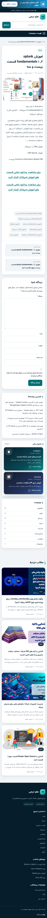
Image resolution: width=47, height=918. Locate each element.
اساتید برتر (41, 899)
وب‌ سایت (39, 357)
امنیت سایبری (40, 825)
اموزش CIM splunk (35, 230)
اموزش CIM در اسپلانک (18, 230)
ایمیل (40, 346)
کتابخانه (42, 848)
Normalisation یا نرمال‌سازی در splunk (29, 219)
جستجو (6, 25)
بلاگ (43, 894)
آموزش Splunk (14, 224)
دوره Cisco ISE (40, 878)
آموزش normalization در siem (32, 224)
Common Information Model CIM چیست (28, 214)
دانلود (43, 852)
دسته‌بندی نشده (40, 890)
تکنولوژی (42, 843)
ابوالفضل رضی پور (12, 73)
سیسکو (42, 830)
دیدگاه (39, 296)
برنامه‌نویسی (41, 839)
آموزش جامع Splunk (38, 873)
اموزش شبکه (13, 235)
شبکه (40, 50)
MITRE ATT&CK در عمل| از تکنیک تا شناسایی (27, 434)
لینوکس (42, 834)
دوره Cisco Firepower (38, 869)
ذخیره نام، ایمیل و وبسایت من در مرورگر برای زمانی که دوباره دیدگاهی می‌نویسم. (24, 374)
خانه (44, 42)
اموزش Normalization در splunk (31, 235)
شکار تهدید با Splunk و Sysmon (34, 864)
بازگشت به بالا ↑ (40, 915)
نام (40, 334)
